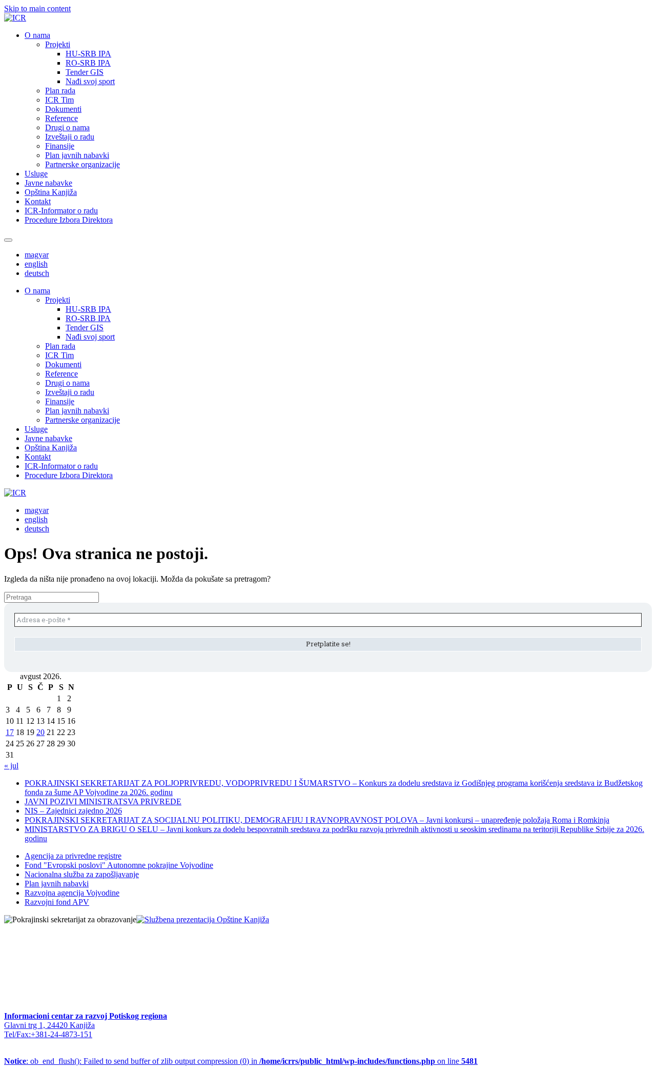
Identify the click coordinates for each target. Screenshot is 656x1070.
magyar (37, 254)
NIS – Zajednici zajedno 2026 (73, 810)
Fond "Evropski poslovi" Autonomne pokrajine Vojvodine (119, 865)
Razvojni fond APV (57, 902)
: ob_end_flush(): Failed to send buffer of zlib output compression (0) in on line (241, 1061)
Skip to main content (37, 8)
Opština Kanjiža (51, 192)
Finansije (59, 146)
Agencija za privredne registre (73, 855)
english (36, 264)
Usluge (36, 173)
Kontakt (38, 201)
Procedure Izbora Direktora (69, 219)
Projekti (57, 44)
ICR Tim (59, 99)
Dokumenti (63, 109)
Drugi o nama (67, 127)
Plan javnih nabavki (77, 155)
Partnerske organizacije (82, 164)
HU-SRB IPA (88, 53)
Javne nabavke (48, 183)
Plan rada (60, 90)
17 (10, 732)
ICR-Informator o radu (61, 210)
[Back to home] (15, 17)
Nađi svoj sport (90, 81)
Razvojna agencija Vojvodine (72, 892)
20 (40, 732)
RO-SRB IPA (88, 62)
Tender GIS (85, 72)
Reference (61, 118)
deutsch (37, 273)
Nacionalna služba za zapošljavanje (82, 874)
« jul (11, 765)
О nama (37, 35)
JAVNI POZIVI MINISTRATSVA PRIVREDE (103, 801)
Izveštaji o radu (69, 136)
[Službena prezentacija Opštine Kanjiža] (202, 919)
